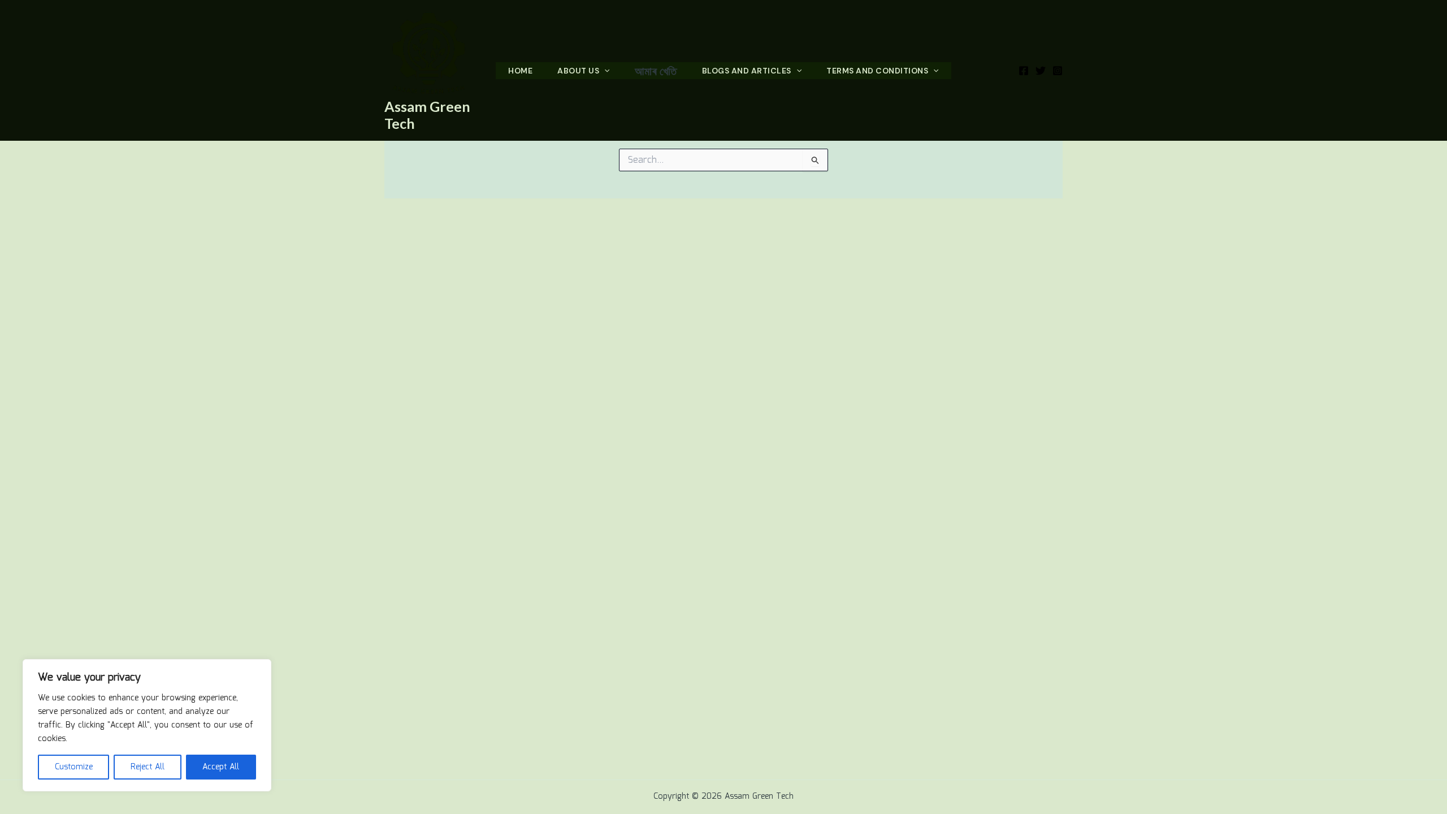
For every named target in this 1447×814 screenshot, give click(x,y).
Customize (74, 767)
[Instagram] (1057, 71)
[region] (147, 725)
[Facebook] (1024, 71)
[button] (604, 71)
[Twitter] (1041, 71)
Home (520, 71)
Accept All (220, 767)
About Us (578, 71)
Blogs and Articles (746, 71)
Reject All (147, 767)
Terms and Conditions (877, 71)
